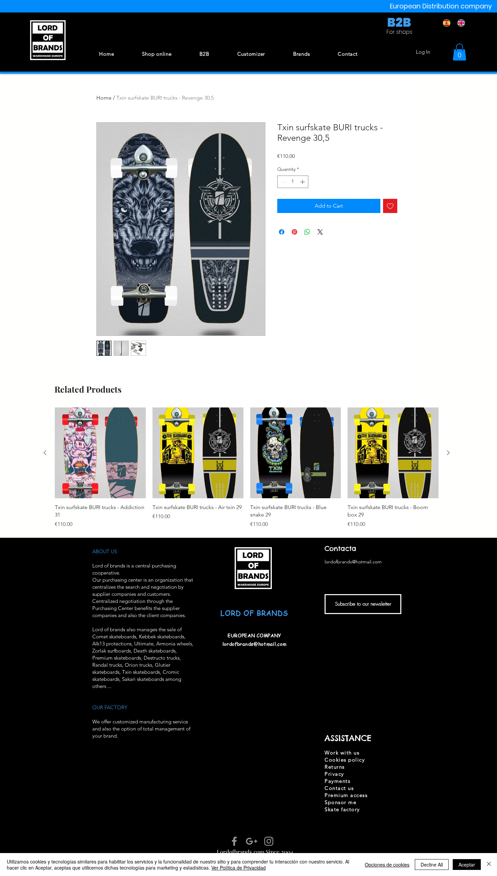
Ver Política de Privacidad (238, 867)
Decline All (432, 864)
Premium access (346, 795)
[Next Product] (448, 453)
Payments (337, 781)
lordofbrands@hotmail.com (254, 643)
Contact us (339, 788)
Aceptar (466, 864)
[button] (459, 52)
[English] (459, 23)
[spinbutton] (293, 182)
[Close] (489, 864)
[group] (246, 468)
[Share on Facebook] (282, 232)
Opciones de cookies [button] (387, 864)
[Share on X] (320, 232)
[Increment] (303, 182)
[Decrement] (282, 182)
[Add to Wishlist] (390, 206)
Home (104, 98)
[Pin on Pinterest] (294, 232)
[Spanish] (445, 23)
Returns (335, 767)
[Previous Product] (45, 453)
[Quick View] (100, 452)
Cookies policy (345, 759)
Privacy (334, 774)
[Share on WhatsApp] (307, 232)
